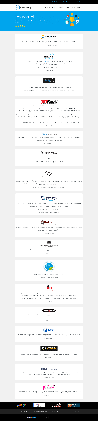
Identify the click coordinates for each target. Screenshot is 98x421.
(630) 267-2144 (56, 1)
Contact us (79, 7)
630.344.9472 (24, 411)
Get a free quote (58, 411)
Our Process (60, 7)
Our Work (66, 7)
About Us (73, 7)
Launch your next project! (22, 1)
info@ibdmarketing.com (68, 1)
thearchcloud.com (46, 61)
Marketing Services (49, 7)
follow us (80, 1)
